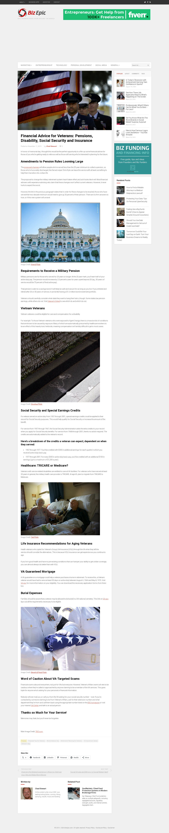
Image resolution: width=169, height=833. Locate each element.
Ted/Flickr (35, 537)
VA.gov (23, 583)
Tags (143, 73)
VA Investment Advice (91, 741)
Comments (135, 73)
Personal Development (81, 65)
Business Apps (34, 2)
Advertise (46, 2)
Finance (23, 741)
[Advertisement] (84, 43)
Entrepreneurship (44, 65)
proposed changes (31, 167)
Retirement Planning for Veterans (71, 741)
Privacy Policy (90, 828)
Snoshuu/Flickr (36, 404)
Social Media (101, 65)
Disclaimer (111, 828)
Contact (57, 2)
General (114, 65)
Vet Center (35, 706)
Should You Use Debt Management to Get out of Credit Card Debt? (136, 223)
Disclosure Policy (101, 828)
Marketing (26, 65)
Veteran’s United (54, 301)
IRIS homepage (93, 703)
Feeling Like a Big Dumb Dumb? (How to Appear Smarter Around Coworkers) (137, 212)
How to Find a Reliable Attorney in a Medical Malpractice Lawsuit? (135, 190)
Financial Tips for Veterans (36, 741)
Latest (127, 73)
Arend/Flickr (35, 265)
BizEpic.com (69, 828)
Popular (120, 73)
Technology (61, 65)
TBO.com (39, 732)
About (22, 2)
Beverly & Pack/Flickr (39, 672)
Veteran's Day (25, 744)
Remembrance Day (53, 741)
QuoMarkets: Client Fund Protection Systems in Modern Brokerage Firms (94, 790)
